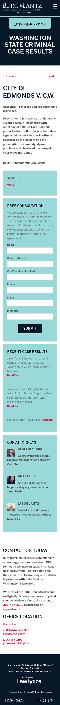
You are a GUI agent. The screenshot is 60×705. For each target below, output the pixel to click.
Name (11, 244)
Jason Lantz (28, 503)
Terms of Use (15, 692)
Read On (12, 375)
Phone (11, 284)
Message (12, 310)
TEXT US (45, 700)
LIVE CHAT (15, 700)
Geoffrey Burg (31, 449)
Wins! (12, 178)
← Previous (9, 76)
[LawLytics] (30, 681)
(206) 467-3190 (32, 24)
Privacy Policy (31, 692)
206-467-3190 (13, 604)
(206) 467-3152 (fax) (16, 643)
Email (10, 297)
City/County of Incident (21, 271)
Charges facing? (17, 258)
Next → (52, 76)
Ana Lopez (27, 476)
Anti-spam (46, 692)
